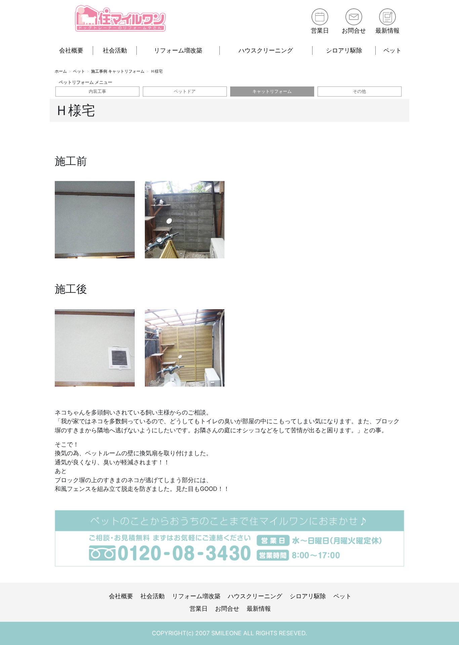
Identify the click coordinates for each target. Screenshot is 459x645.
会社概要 (71, 50)
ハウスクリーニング (266, 50)
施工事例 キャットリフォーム (117, 71)
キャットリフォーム (272, 91)
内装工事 (97, 91)
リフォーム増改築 (178, 50)
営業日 (319, 30)
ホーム (61, 71)
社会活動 (115, 50)
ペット (392, 50)
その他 (359, 91)
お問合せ (354, 30)
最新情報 (387, 30)
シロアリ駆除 (344, 50)
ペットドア (185, 91)
